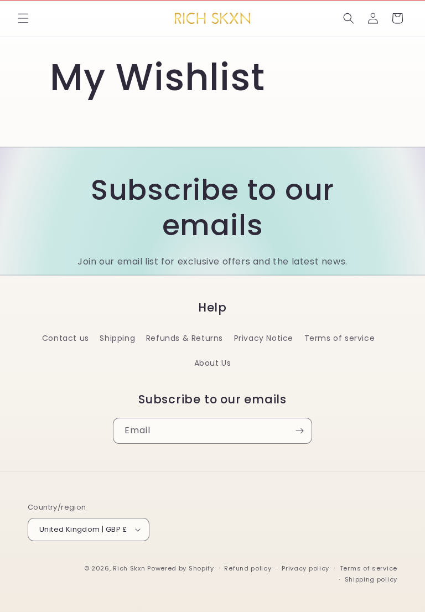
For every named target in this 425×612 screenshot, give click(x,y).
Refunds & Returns (184, 338)
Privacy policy (305, 568)
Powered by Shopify (180, 568)
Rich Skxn (130, 568)
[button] (23, 18)
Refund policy (247, 568)
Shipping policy (371, 579)
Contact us (65, 338)
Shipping (117, 338)
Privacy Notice (263, 338)
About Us (212, 363)
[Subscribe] (299, 431)
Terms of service (339, 338)
